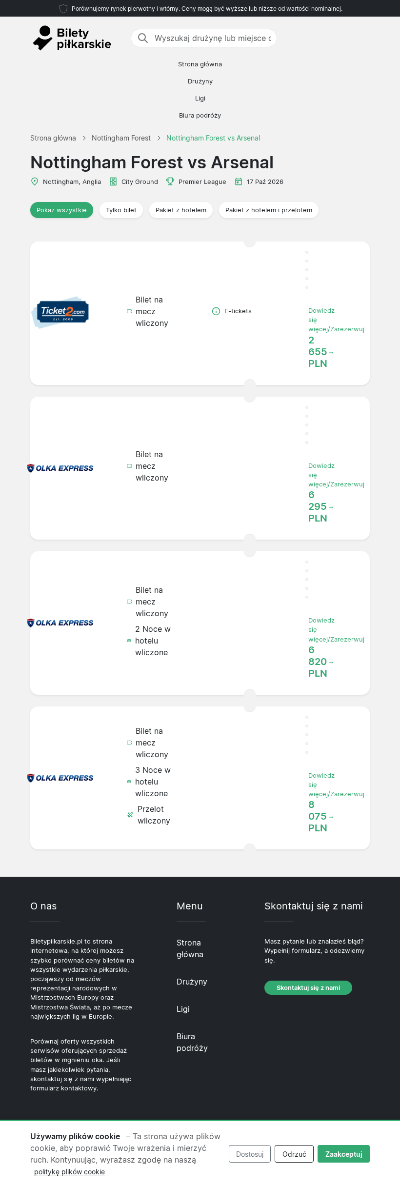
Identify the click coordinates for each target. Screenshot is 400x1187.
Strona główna (200, 64)
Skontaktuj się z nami (308, 987)
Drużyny (200, 81)
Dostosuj (249, 1154)
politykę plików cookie (69, 1171)
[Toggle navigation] (364, 38)
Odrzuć (294, 1154)
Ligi (200, 98)
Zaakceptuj (343, 1154)
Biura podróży (200, 115)
